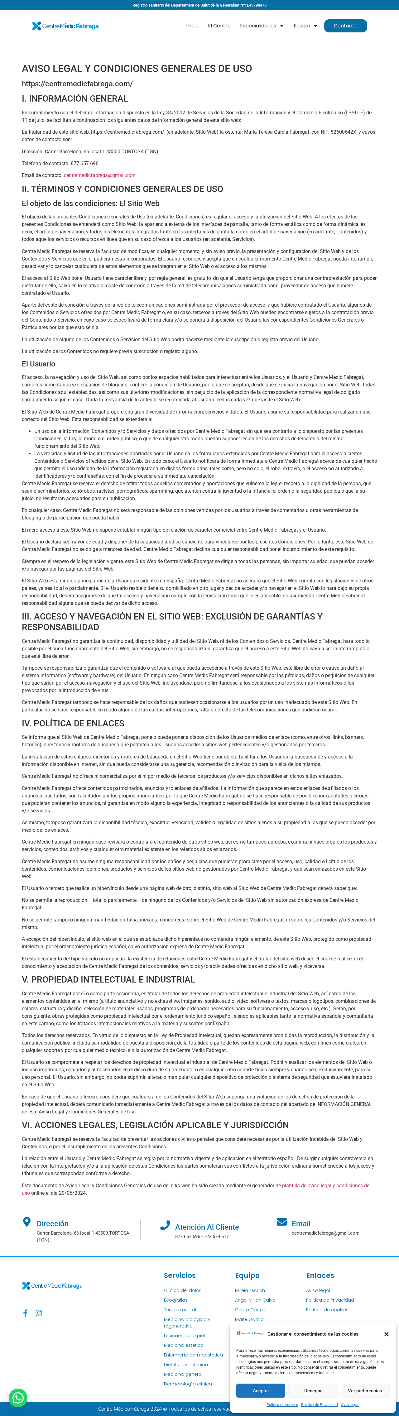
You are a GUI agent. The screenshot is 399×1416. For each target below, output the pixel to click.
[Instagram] (38, 1313)
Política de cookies (282, 1405)
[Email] (282, 1222)
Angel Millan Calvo (255, 1300)
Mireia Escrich (250, 1290)
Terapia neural (180, 1310)
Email (301, 1223)
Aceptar (261, 1391)
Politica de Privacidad (319, 1405)
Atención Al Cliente (207, 1227)
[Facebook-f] (25, 1313)
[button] (386, 1334)
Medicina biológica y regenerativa (187, 1322)
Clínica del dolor (182, 1290)
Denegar (313, 1391)
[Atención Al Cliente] (165, 1225)
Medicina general (183, 1374)
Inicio (192, 25)
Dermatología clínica (188, 1384)
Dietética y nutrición (186, 1364)
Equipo (302, 25)
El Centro (219, 25)
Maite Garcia (249, 1319)
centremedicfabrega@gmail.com (100, 175)
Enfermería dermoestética (193, 1355)
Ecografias (176, 1300)
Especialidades (258, 25)
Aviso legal (350, 1405)
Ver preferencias (365, 1391)
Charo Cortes (250, 1310)
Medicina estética (184, 1345)
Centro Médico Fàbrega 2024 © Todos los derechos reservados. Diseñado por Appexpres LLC (199, 1409)
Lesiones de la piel (184, 1335)
